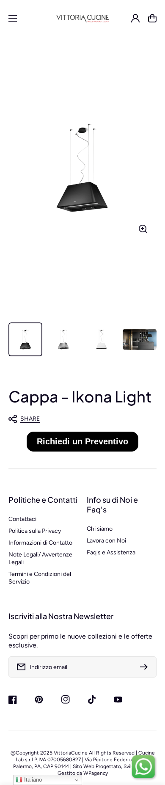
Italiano (32, 780)
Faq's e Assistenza (111, 552)
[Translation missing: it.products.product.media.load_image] (25, 339)
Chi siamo (100, 528)
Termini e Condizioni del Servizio (39, 577)
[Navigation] (12, 18)
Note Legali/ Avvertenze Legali (40, 558)
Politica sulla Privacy (34, 530)
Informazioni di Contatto (40, 542)
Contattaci (22, 519)
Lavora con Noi (106, 540)
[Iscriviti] (146, 667)
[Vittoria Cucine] (82, 18)
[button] (78, 419)
